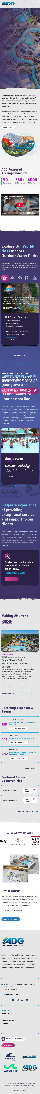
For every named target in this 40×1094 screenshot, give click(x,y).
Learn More (11, 579)
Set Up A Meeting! (18, 728)
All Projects (19, 355)
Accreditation (27, 1088)
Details (10, 476)
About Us (4, 1023)
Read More (7, 127)
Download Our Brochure (14, 1039)
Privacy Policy (15, 1086)
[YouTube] (27, 1000)
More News (6, 693)
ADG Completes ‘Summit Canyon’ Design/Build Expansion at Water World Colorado (14, 662)
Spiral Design (23, 1090)
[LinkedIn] (22, 1000)
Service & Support (8, 1020)
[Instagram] (18, 1000)
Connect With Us (10, 919)
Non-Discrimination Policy (27, 1086)
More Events (30, 768)
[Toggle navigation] (36, 4)
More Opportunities (27, 811)
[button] (15, 486)
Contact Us (5, 1013)
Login (3, 1027)
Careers (4, 1017)
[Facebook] (13, 1000)
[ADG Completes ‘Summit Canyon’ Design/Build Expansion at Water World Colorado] (20, 640)
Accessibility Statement (16, 1088)
